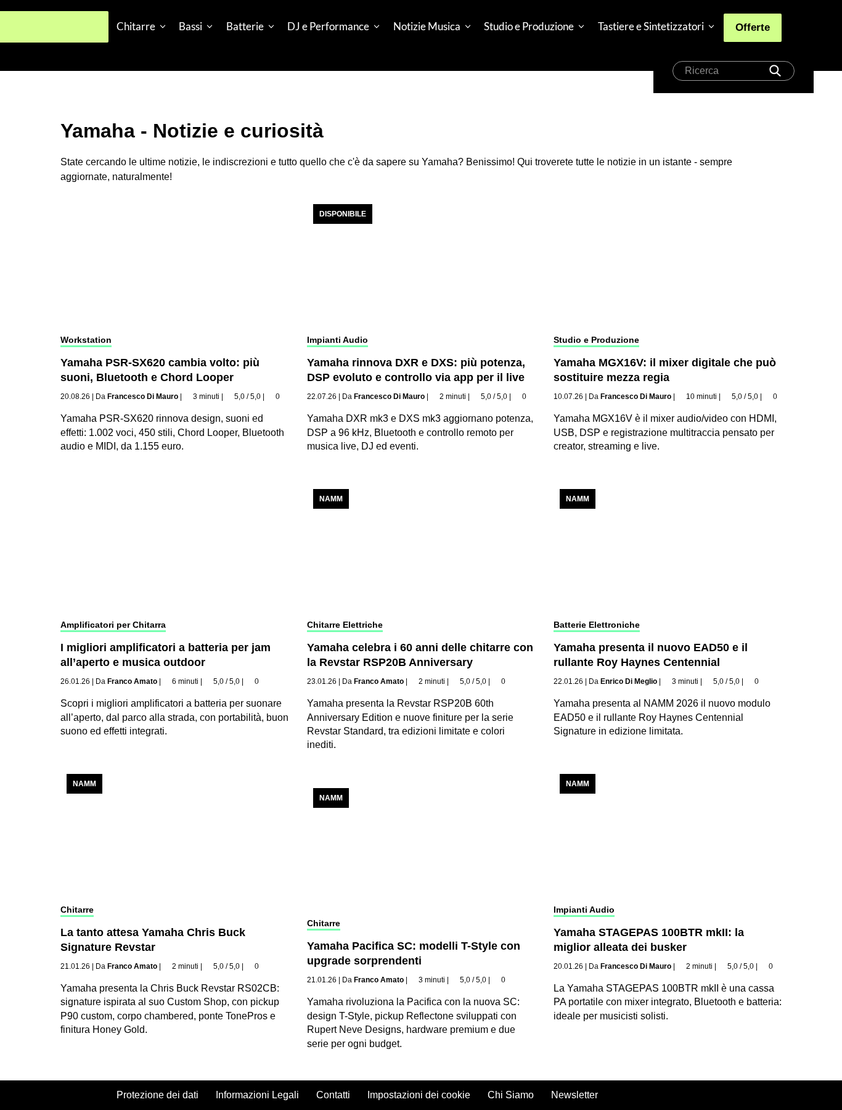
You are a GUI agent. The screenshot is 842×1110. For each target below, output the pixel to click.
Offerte (752, 27)
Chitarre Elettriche (345, 625)
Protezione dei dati (157, 1095)
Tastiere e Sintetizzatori (651, 26)
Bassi (190, 26)
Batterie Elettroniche (597, 625)
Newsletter (574, 1095)
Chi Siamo (511, 1095)
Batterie (245, 26)
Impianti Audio (337, 340)
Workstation (86, 340)
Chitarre (135, 26)
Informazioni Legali (257, 1095)
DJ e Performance (328, 26)
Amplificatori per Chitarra (113, 625)
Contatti (333, 1095)
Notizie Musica (426, 26)
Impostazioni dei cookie (418, 1095)
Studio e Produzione (529, 26)
